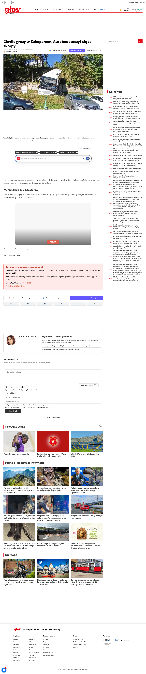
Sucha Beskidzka (34, 652)
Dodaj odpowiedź (87, 385)
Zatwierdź (13, 411)
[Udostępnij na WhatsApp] (45, 304)
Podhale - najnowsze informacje (24, 462)
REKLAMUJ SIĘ (140, 2)
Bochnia (16, 642)
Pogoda (45, 639)
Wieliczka (32, 660)
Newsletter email (78, 639)
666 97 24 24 (26, 283)
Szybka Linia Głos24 (87, 10)
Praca (102, 10)
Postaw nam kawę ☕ (76, 50)
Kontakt (75, 647)
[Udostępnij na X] (61, 304)
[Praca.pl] (107, 640)
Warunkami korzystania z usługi (26, 405)
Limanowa (16, 655)
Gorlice (15, 652)
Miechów (16, 658)
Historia (57, 10)
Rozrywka (69, 10)
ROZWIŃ (53, 242)
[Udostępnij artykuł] (101, 50)
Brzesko (16, 644)
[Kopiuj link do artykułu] (78, 304)
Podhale (32, 647)
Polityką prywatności (43, 405)
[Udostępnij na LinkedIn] (28, 304)
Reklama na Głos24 (79, 642)
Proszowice (33, 650)
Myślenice (16, 660)
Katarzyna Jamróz (11, 52)
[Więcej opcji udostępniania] (95, 304)
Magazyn (46, 642)
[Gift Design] (107, 644)
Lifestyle (46, 644)
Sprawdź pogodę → (137, 10)
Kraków (15, 639)
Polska (45, 650)
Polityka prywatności (80, 644)
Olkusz (31, 642)
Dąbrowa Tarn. (18, 650)
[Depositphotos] (125, 640)
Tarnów (31, 655)
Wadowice (32, 658)
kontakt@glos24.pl (17, 286)
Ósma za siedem (48, 655)
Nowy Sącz (32, 639)
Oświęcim (32, 644)
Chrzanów (16, 647)
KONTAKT (131, 2)
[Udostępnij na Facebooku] (11, 304)
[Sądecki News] (116, 640)
